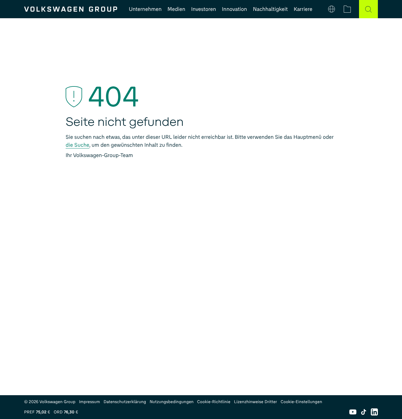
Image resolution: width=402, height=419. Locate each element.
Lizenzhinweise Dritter (255, 401)
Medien (176, 9)
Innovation (234, 9)
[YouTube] (352, 411)
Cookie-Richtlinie (213, 401)
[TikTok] (363, 411)
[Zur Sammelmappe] (347, 9)
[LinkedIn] (374, 411)
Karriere (303, 9)
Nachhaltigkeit (270, 9)
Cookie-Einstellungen (301, 401)
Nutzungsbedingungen (172, 401)
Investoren (203, 9)
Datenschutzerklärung (125, 401)
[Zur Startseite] (70, 9)
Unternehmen (145, 9)
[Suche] (368, 9)
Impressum (89, 401)
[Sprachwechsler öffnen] (331, 9)
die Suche (77, 145)
